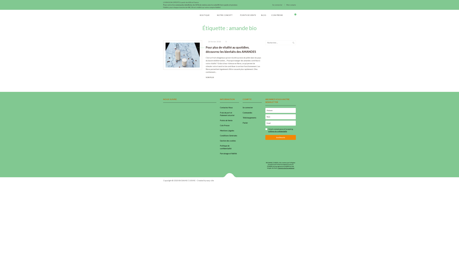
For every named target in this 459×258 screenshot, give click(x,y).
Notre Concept (224, 15)
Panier (245, 123)
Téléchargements (249, 118)
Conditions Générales (228, 135)
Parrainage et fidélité (228, 153)
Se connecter (277, 5)
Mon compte (291, 5)
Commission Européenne (286, 168)
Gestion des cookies (228, 141)
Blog (263, 15)
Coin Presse (277, 15)
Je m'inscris (280, 137)
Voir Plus (210, 77)
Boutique (205, 15)
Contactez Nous (226, 107)
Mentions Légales (227, 130)
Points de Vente (248, 15)
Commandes (247, 113)
